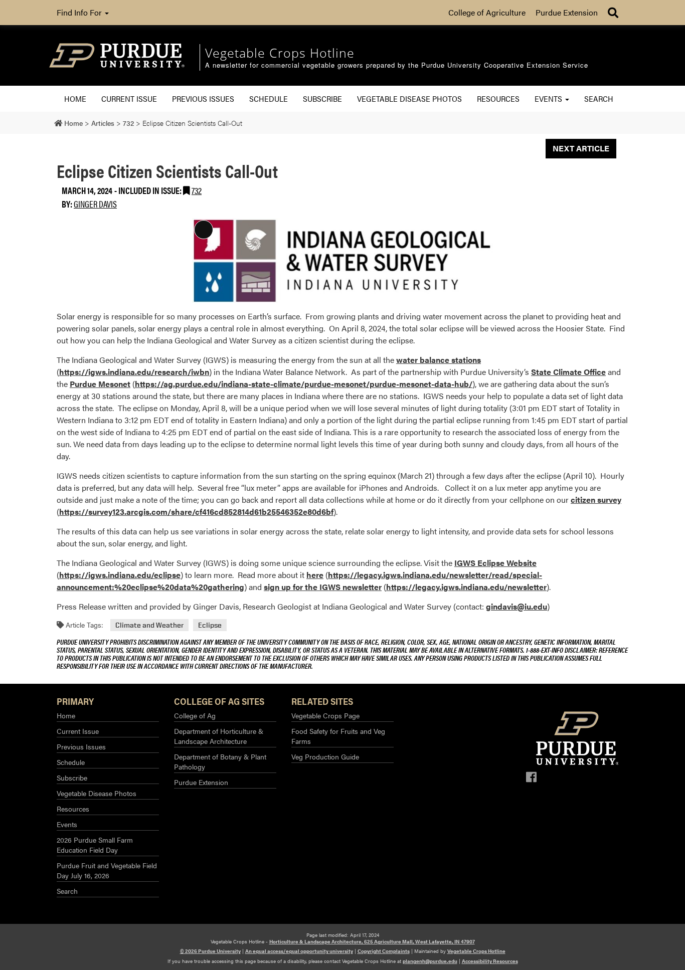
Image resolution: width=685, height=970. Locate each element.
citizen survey (596, 499)
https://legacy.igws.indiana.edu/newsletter (466, 587)
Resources (498, 98)
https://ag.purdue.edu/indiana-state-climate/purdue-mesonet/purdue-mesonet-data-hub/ (303, 384)
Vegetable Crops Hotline (476, 950)
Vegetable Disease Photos (409, 98)
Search (598, 98)
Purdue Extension (567, 12)
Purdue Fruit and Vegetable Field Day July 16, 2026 (107, 870)
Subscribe (322, 98)
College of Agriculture (487, 12)
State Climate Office (568, 371)
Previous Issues (203, 98)
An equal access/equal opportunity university (299, 950)
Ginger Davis (95, 204)
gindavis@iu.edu (516, 606)
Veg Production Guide (325, 756)
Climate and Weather (149, 625)
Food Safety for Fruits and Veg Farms (338, 736)
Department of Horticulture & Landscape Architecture (218, 736)
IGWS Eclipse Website (495, 562)
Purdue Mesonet (100, 384)
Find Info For (80, 12)
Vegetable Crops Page (325, 715)
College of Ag (195, 715)
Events (549, 98)
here (314, 574)
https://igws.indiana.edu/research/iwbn (134, 371)
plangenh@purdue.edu (430, 960)
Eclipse (210, 625)
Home (75, 98)
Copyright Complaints (384, 950)
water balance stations (438, 359)
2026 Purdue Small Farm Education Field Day (95, 845)
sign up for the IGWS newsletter (323, 587)
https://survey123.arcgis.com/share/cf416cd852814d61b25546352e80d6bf (196, 511)
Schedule (268, 98)
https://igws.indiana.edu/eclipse (120, 574)
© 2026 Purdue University (210, 950)
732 (197, 190)
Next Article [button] (581, 148)
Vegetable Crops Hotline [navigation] (280, 52)
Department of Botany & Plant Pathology (220, 761)
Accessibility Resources (490, 960)
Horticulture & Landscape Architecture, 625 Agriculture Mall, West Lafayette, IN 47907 (372, 941)
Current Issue (129, 98)
